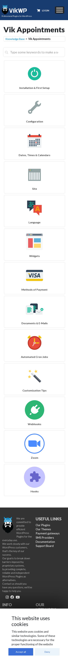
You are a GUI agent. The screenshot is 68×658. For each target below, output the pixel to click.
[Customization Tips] (34, 365)
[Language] (34, 197)
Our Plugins (43, 525)
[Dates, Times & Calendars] (34, 130)
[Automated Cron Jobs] (34, 331)
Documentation (45, 541)
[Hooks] (34, 466)
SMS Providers (45, 537)
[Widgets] (34, 230)
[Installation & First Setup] (34, 62)
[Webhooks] (34, 399)
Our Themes (43, 529)
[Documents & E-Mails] (34, 298)
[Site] (34, 163)
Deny (47, 651)
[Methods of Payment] (34, 264)
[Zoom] (34, 432)
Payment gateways (48, 533)
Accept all (21, 651)
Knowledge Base (15, 38)
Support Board (45, 546)
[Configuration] (34, 96)
